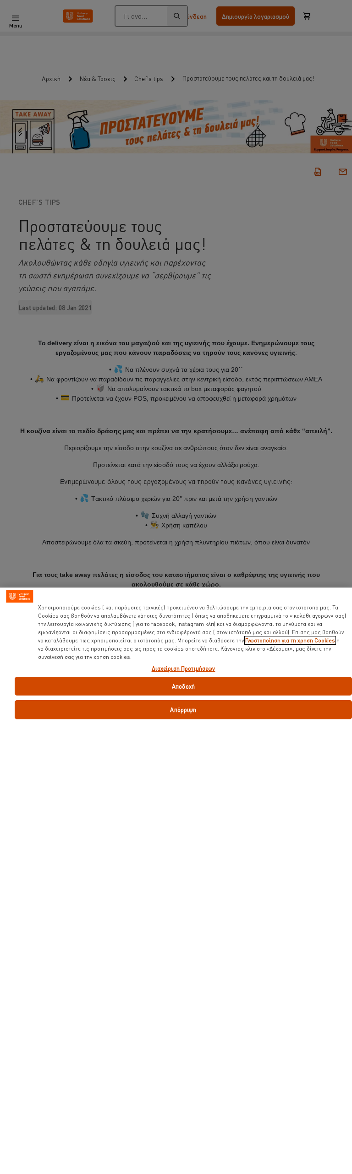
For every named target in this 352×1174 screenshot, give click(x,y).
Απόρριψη (183, 709)
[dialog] (176, 880)
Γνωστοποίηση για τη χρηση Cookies (290, 640)
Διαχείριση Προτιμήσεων (183, 668)
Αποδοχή (183, 686)
